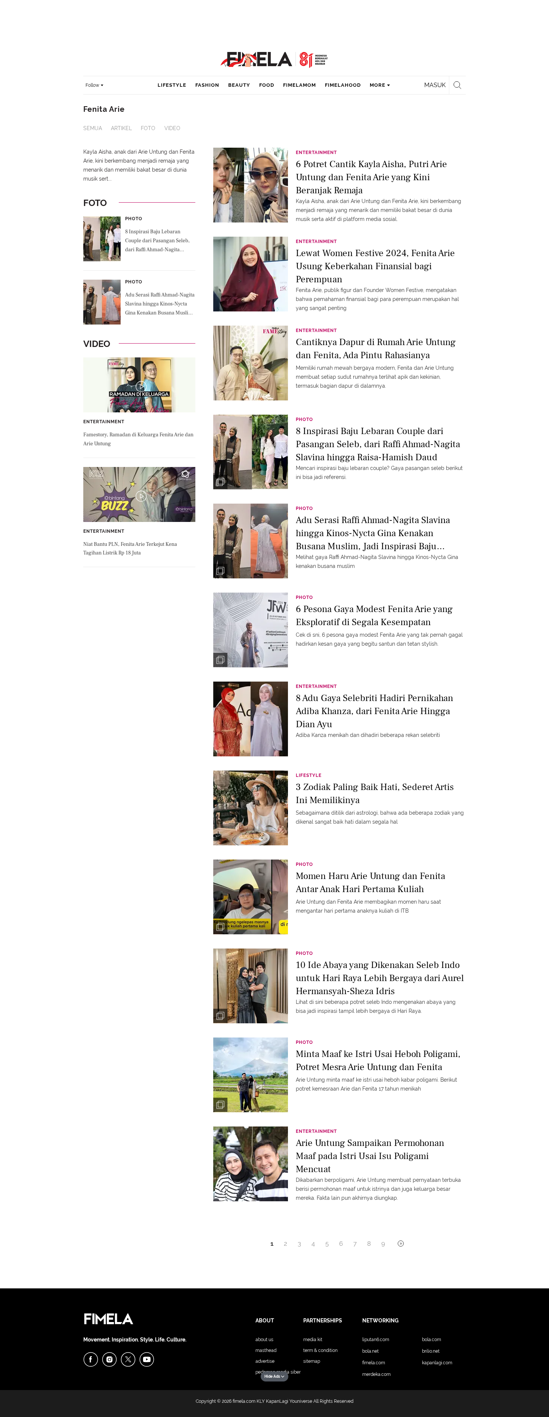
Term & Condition (320, 1350)
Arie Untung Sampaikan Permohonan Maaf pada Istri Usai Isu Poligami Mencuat (370, 1155)
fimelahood (343, 85)
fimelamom (299, 85)
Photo (133, 218)
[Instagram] (109, 1359)
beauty (239, 85)
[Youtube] (146, 1359)
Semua (92, 128)
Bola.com (431, 1339)
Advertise (264, 1361)
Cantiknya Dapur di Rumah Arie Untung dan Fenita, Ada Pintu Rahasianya (376, 348)
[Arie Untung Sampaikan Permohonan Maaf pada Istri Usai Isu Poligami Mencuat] (250, 1164)
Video (172, 128)
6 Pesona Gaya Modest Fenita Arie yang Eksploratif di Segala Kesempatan (374, 615)
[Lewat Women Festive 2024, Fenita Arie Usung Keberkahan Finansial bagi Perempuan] (250, 274)
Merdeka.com (376, 1374)
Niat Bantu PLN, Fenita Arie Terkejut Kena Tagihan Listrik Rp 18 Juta (130, 549)
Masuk (435, 85)
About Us (264, 1339)
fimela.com (244, 1401)
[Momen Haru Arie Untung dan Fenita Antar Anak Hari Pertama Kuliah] (250, 897)
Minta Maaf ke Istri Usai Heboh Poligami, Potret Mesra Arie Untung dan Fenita (378, 1060)
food (266, 85)
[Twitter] (128, 1359)
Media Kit (312, 1339)
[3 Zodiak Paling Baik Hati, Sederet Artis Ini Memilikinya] (250, 808)
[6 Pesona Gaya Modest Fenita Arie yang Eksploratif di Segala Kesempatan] (250, 630)
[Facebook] (90, 1359)
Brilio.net (431, 1351)
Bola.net (370, 1351)
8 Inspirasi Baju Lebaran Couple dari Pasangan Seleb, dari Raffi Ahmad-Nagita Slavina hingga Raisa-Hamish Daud (158, 241)
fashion (207, 85)
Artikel (121, 128)
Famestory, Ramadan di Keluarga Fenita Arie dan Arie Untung (138, 439)
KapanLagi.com (437, 1362)
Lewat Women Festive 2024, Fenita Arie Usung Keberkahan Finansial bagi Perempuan (375, 265)
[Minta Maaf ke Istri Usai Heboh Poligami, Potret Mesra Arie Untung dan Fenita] (250, 1075)
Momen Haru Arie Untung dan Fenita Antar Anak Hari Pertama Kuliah (370, 882)
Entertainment (103, 421)
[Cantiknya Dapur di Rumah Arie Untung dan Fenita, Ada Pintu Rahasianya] (250, 363)
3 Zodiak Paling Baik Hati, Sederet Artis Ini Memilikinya (375, 793)
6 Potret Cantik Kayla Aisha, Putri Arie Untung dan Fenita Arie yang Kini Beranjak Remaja (371, 176)
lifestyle (172, 85)
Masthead (265, 1350)
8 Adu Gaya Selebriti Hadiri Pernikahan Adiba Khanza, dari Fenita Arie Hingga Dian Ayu (374, 710)
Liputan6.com (375, 1339)
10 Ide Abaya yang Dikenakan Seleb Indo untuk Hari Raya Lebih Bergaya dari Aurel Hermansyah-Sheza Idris (380, 977)
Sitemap (311, 1361)
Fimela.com (373, 1362)
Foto (148, 128)
